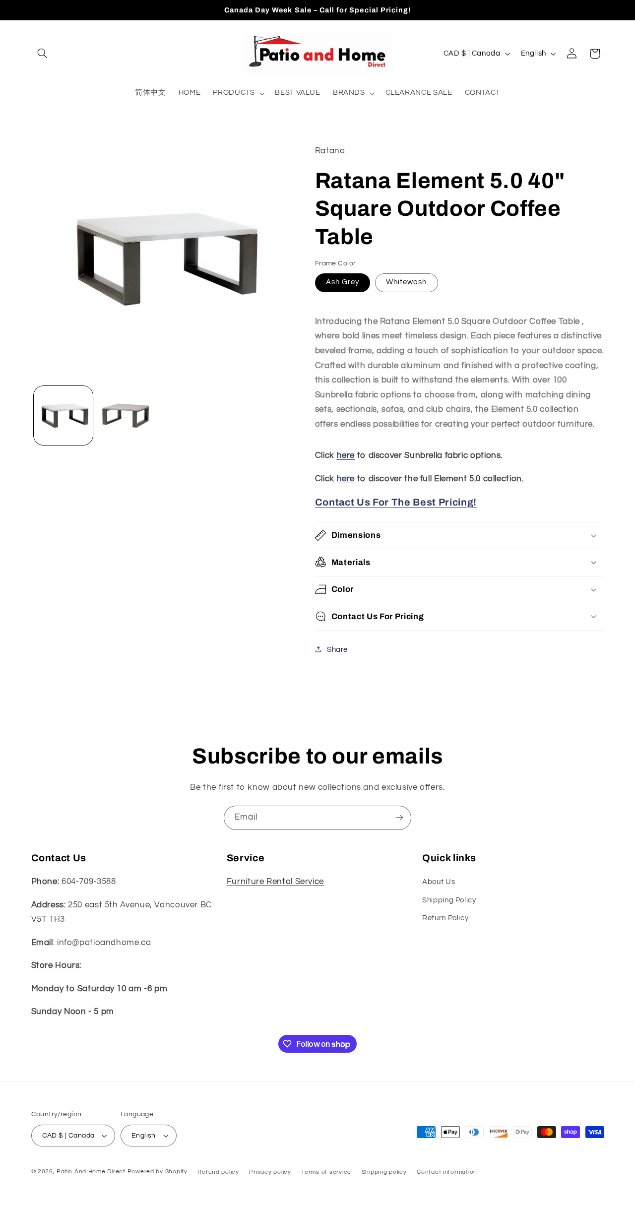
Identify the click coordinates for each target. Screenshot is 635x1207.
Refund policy (218, 1172)
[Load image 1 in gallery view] (63, 415)
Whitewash (406, 282)
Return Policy (445, 918)
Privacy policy (270, 1172)
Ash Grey (342, 282)
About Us (438, 882)
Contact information (447, 1172)
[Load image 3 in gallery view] (127, 415)
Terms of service (326, 1172)
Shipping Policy (449, 900)
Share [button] (337, 649)
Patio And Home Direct (91, 1171)
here (346, 454)
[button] (42, 53)
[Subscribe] (399, 818)
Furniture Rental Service (275, 881)
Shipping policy (384, 1172)
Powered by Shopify (157, 1171)
